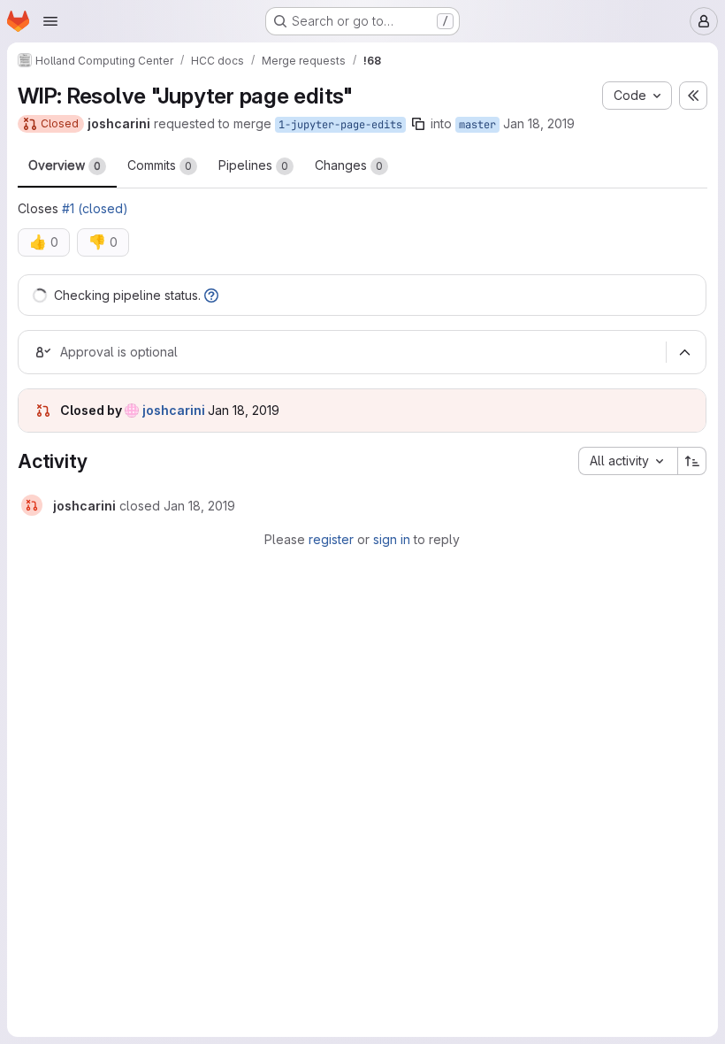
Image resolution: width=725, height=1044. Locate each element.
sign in (391, 539)
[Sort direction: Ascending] (692, 461)
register (331, 539)
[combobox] (627, 461)
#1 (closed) (95, 208)
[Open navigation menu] (50, 21)
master (477, 125)
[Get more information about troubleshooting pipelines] (211, 295)
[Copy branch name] (418, 123)
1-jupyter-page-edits (340, 125)
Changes (349, 165)
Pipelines (253, 165)
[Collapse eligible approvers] (684, 352)
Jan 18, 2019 (539, 123)
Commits (159, 165)
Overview (64, 165)
